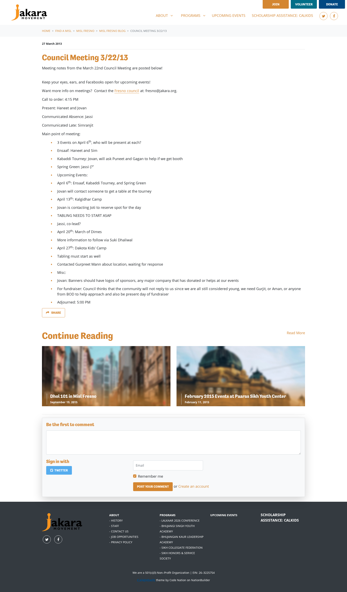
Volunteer (304, 4)
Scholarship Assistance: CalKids (282, 15)
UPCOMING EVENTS (223, 515)
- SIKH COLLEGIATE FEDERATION (181, 547)
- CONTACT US (119, 531)
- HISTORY (116, 520)
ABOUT (114, 515)
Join (276, 4)
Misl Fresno (85, 31)
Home (46, 31)
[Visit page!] (323, 16)
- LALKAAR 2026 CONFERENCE (180, 520)
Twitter (61, 470)
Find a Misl (63, 31)
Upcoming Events (228, 15)
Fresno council (126, 90)
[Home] (29, 12)
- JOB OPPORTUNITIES (123, 537)
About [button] (166, 15)
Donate (332, 4)
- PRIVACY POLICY (120, 542)
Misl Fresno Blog (112, 31)
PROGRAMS (168, 515)
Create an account (193, 486)
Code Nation (177, 580)
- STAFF (114, 526)
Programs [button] (195, 15)
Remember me (150, 476)
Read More (296, 332)
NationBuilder (200, 580)
